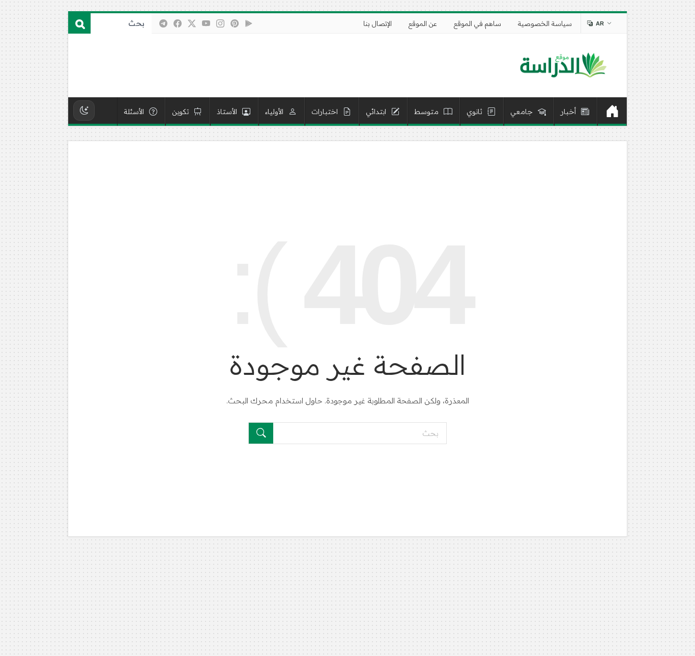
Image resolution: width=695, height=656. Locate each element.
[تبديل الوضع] (84, 110)
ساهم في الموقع (477, 23)
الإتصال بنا (377, 23)
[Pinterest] (234, 23)
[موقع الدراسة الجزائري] (562, 65)
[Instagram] (220, 23)
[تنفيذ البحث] (261, 433)
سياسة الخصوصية (545, 23)
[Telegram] (163, 23)
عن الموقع (423, 23)
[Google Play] (248, 23)
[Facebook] (177, 23)
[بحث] (79, 23)
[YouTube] (206, 23)
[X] (191, 23)
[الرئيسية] (612, 111)
